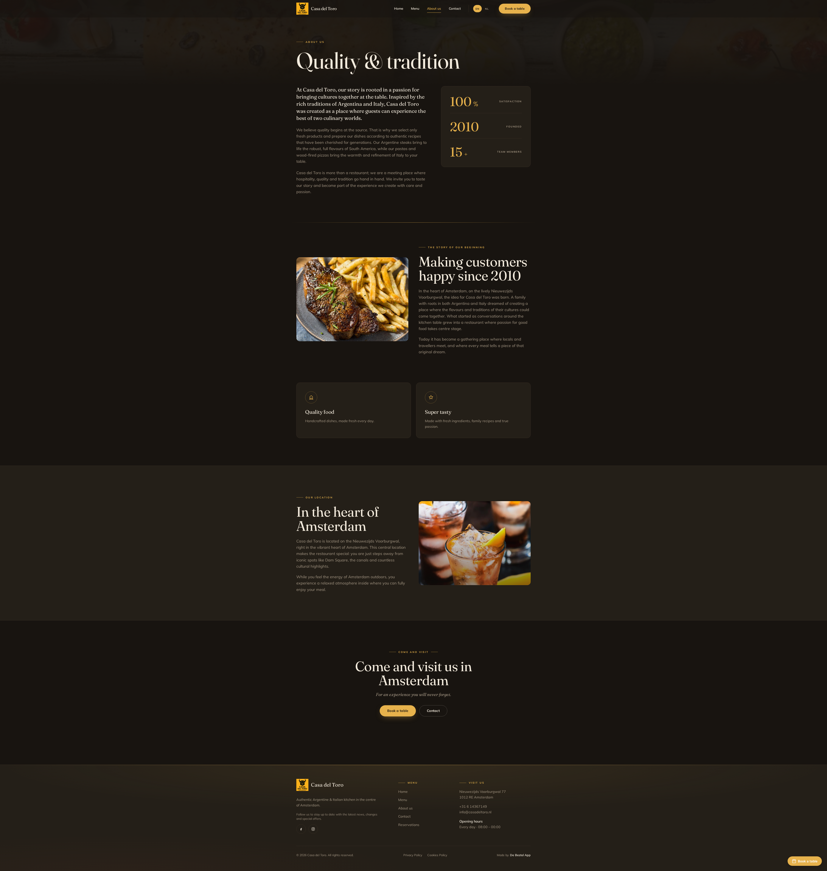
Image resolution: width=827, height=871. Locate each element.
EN (477, 8)
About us (434, 8)
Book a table (514, 9)
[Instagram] (313, 829)
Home (398, 8)
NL (487, 8)
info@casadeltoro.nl (475, 812)
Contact (455, 8)
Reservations (408, 825)
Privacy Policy (412, 855)
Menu (415, 8)
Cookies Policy (437, 855)
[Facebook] (301, 829)
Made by (514, 855)
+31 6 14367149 (473, 806)
